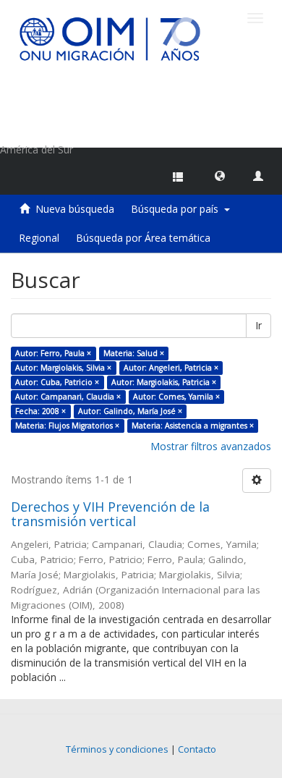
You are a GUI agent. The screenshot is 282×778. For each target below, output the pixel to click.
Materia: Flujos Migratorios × (67, 425)
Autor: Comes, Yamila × (176, 397)
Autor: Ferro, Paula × (53, 353)
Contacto (197, 749)
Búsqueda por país (177, 209)
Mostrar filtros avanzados (210, 446)
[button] (220, 175)
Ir (258, 325)
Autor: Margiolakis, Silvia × (63, 368)
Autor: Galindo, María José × (130, 411)
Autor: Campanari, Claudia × (68, 397)
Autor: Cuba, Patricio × (57, 382)
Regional (39, 238)
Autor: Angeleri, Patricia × (171, 368)
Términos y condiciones (117, 749)
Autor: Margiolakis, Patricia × (163, 382)
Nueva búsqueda (74, 209)
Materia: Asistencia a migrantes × (193, 425)
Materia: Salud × (133, 353)
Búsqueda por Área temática (143, 238)
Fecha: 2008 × (40, 411)
